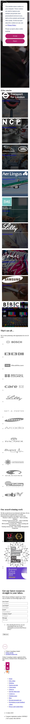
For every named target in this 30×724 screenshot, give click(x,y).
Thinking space (13, 696)
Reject (15, 41)
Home (10, 678)
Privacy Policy (12, 25)
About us (11, 689)
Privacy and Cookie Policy (16, 706)
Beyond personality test (15, 700)
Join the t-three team (14, 691)
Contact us (12, 693)
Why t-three (12, 681)
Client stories (12, 687)
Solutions (11, 683)
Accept (15, 36)
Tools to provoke (13, 685)
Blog (10, 698)
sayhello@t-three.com (11, 654)
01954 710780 (9, 652)
